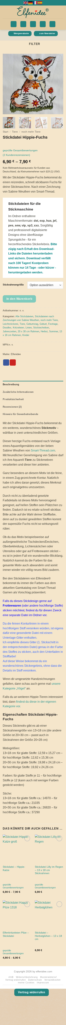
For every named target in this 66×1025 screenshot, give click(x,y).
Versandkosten (52, 980)
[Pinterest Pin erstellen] (13, 362)
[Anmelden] (23, 24)
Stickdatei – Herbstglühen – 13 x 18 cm (48, 935)
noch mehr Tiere (31, 131)
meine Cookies (26, 982)
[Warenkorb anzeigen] (52, 24)
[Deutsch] (30, 2)
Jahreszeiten (9, 331)
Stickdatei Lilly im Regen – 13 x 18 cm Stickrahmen (49, 870)
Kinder (25, 335)
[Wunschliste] (43, 24)
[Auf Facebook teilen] (6, 362)
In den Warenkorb (19, 298)
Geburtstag (32, 324)
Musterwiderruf (48, 977)
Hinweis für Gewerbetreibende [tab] (20, 414)
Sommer (53, 331)
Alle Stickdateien (24, 316)
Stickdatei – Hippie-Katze (14, 868)
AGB (10, 977)
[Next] (57, 84)
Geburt (43, 324)
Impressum (43, 982)
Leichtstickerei (10, 324)
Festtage (53, 324)
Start (5, 131)
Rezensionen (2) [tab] (12, 406)
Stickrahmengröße (13, 284)
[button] (13, 24)
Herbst (44, 331)
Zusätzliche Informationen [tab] (18, 392)
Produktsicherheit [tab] (13, 399)
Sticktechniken (41, 327)
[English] (25, 2)
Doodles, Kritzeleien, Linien (17, 327)
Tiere (15, 131)
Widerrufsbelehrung (27, 977)
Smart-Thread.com (43, 450)
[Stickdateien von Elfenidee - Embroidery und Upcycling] (33, 12)
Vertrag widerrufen (15, 980)
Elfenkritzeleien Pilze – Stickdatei (16, 934)
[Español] (40, 2)
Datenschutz (35, 980)
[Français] (35, 2)
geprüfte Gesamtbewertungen (20, 150)
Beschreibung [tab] (11, 384)
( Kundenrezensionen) (16, 154)
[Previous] (8, 84)
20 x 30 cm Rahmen (28, 331)
